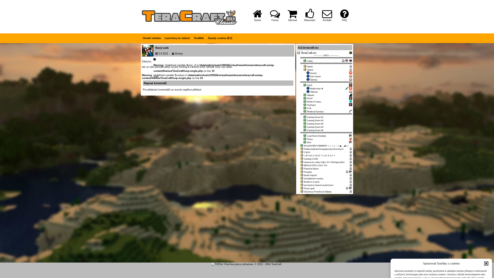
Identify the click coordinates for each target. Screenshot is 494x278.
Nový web (162, 47)
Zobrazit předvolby (473, 266)
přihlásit (197, 89)
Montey (179, 53)
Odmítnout (441, 266)
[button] (486, 234)
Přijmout (409, 266)
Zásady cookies (439, 273)
